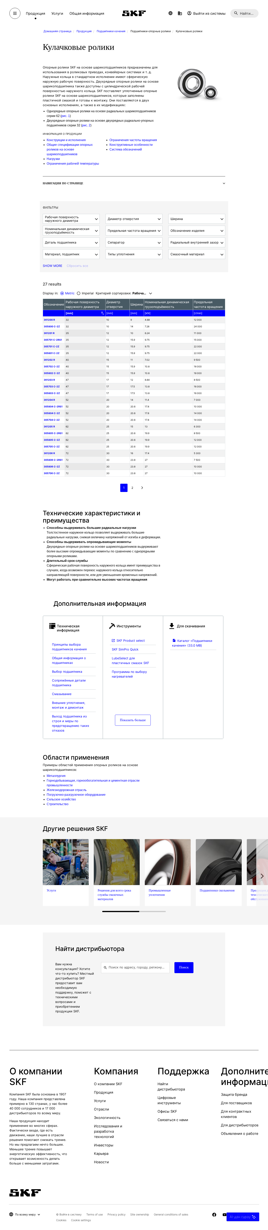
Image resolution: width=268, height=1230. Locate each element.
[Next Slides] (262, 876)
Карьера (101, 1154)
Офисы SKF (167, 1111)
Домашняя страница (57, 31)
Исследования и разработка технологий (108, 1131)
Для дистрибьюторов (239, 1125)
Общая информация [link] (86, 13)
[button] (170, 13)
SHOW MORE (52, 266)
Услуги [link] (57, 13)
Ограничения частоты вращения (133, 140)
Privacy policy (117, 1214)
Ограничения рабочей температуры (73, 163)
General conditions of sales (171, 1214)
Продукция (84, 31)
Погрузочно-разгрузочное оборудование (76, 794)
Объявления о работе (239, 1133)
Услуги (100, 1101)
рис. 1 (65, 116)
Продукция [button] (35, 13)
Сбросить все (77, 266)
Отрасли (101, 1109)
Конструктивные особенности (131, 144)
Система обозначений (125, 149)
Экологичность (107, 1118)
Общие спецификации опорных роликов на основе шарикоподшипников (70, 149)
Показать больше (133, 720)
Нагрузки (53, 159)
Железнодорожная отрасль (67, 790)
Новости (101, 1162)
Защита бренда (234, 1094)
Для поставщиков (236, 1103)
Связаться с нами (173, 1120)
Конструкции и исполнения (66, 140)
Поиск (184, 967)
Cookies (61, 1220)
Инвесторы (103, 1145)
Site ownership (139, 1214)
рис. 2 (86, 125)
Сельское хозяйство (61, 799)
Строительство (57, 804)
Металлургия (56, 775)
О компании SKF (108, 1084)
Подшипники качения (111, 31)
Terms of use (94, 1214)
